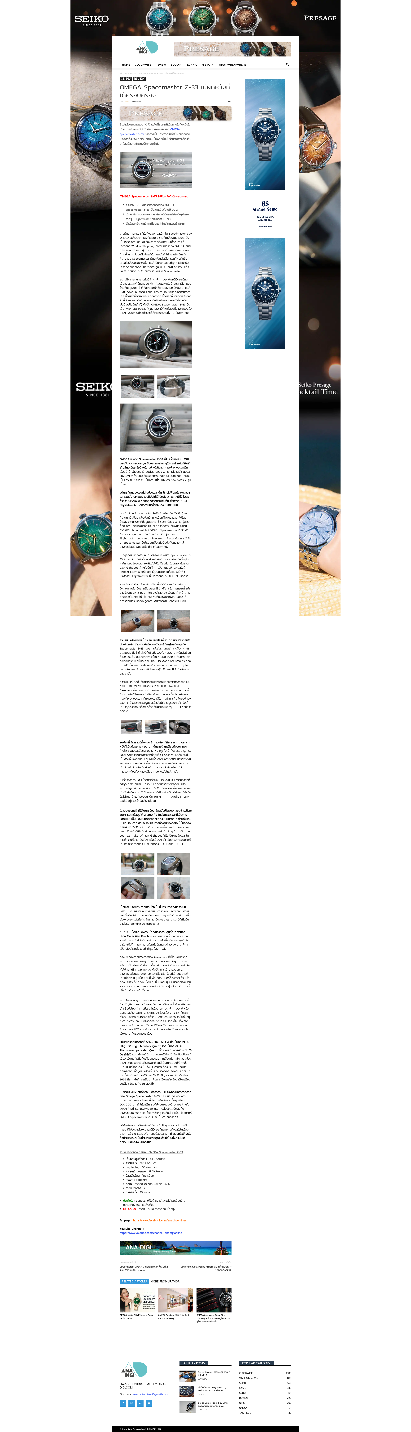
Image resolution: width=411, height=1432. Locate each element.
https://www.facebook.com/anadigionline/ (159, 1220)
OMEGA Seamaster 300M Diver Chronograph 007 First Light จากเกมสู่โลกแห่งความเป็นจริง (213, 1318)
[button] (287, 65)
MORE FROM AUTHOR (165, 1281)
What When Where (232, 64)
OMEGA (126, 79)
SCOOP (176, 64)
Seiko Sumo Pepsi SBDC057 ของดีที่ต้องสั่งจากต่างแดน (213, 1404)
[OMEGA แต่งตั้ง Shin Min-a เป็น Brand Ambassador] (137, 1300)
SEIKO (242, 1383)
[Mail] (140, 1403)
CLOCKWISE (143, 64)
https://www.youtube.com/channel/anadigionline (151, 1233)
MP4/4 (126, 101)
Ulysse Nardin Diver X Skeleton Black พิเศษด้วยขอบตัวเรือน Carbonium (144, 1268)
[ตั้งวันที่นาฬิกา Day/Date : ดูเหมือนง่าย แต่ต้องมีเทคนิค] (186, 1391)
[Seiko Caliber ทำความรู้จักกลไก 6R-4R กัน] (187, 1376)
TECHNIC (191, 64)
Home (126, 64)
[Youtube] (149, 1403)
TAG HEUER (246, 1413)
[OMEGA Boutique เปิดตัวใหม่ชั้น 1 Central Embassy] (175, 1300)
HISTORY (208, 64)
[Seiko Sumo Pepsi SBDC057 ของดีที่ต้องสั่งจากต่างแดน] (187, 1407)
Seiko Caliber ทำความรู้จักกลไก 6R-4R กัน (214, 1373)
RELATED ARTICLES (134, 1281)
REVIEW (161, 64)
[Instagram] (131, 1403)
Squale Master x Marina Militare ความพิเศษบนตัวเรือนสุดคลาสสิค (206, 1268)
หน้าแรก (123, 73)
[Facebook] (123, 1403)
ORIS (242, 1403)
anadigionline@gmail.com (150, 1394)
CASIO (242, 1388)
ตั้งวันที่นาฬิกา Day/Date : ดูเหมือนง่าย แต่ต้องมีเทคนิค (212, 1389)
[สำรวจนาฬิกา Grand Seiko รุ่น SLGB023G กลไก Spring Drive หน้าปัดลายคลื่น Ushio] (265, 214)
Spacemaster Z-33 (132, 134)
